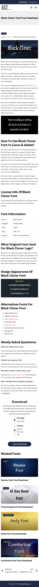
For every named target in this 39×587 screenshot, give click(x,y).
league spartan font (18, 375)
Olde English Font (11, 319)
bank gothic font (30, 85)
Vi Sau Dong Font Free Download (17, 506)
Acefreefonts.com (25, 584)
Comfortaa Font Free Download (16, 560)
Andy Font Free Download (13, 533)
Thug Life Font (10, 325)
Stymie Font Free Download (14, 480)
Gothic (4, 33)
